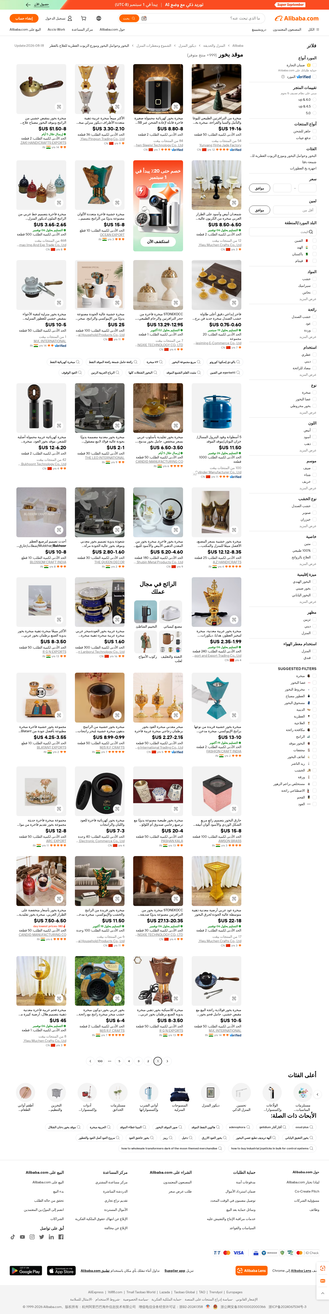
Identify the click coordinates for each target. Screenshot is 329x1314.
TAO (202, 1292)
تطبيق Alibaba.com (95, 1271)
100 (100, 1061)
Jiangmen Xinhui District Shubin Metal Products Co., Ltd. (158, 562)
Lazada (164, 1292)
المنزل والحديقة (214, 45)
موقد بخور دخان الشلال (62, 1127)
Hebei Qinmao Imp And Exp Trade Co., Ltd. (41, 245)
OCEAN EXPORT (112, 235)
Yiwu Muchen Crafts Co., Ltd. (219, 245)
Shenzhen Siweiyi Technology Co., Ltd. (158, 145)
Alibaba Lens (301, 1271)
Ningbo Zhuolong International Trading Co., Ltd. (158, 747)
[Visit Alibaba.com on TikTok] (13, 1237)
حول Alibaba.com (306, 1172)
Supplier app (174, 1271)
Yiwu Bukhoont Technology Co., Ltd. (41, 464)
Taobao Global (184, 1292)
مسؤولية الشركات (306, 1200)
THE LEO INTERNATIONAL (105, 458)
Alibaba (237, 45)
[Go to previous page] (167, 1061)
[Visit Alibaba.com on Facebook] (61, 1237)
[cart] (83, 19)
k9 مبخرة (152, 362)
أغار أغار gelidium (270, 1127)
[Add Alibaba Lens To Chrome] (252, 1270)
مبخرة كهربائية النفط (62, 362)
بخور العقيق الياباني (297, 1138)
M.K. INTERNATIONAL (50, 341)
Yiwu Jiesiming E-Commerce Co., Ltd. (217, 343)
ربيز (165, 1138)
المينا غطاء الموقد (131, 1127)
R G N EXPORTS (54, 652)
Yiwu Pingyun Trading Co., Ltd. (102, 139)
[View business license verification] (208, 1306)
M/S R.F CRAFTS (112, 747)
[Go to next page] (90, 1061)
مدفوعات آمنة (246, 1182)
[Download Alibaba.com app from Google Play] (26, 1270)
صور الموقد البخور (167, 1127)
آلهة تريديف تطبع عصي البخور (253, 1138)
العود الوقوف (69, 372)
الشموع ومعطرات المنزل (153, 45)
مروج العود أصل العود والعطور (97, 1138)
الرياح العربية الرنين (103, 372)
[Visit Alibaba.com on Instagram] (32, 1237)
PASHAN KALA (172, 841)
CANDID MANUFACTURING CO (159, 461)
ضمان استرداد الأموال (240, 1191)
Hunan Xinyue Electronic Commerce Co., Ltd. (100, 841)
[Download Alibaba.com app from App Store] (61, 1270)
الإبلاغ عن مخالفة (116, 1228)
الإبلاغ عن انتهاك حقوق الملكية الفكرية (101, 1219)
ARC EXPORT (56, 841)
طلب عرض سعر (180, 1191)
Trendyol (215, 1292)
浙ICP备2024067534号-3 (287, 1307)
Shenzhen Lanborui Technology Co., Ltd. (100, 652)
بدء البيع (58, 1191)
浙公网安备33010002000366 (243, 1307)
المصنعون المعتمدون (177, 1182)
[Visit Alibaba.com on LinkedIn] (51, 1237)
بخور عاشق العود (139, 1138)
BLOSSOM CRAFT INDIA (48, 562)
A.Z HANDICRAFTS (227, 562)
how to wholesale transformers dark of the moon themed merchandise (169, 1148)
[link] (322, 1268)
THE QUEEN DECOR (109, 562)
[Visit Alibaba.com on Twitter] (42, 1237)
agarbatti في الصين (222, 372)
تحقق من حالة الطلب (49, 1200)
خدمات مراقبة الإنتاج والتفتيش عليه (231, 1219)
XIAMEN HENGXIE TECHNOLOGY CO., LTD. (158, 345)
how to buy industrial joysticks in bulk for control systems (270, 1148)
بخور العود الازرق (212, 1138)
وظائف (314, 1210)
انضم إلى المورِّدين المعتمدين (44, 1210)
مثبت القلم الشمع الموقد (181, 372)
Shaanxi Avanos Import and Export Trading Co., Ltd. (217, 655)
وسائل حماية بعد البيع (241, 1210)
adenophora (237, 1127)
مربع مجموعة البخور (184, 362)
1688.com (115, 1292)
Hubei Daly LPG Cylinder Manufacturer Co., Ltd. (217, 472)
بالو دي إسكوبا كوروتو (222, 362)
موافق (259, 188)
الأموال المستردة (116, 1210)
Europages (234, 1292)
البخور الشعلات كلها (140, 372)
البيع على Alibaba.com (48, 1182)
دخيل (185, 1138)
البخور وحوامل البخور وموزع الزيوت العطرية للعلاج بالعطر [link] (89, 45)
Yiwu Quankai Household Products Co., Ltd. (100, 335)
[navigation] (282, 553)
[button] (144, 18)
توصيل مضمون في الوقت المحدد (233, 1200)
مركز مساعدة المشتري (111, 1182)
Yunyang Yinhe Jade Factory (220, 145)
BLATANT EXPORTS (51, 747)
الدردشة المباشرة (115, 1191)
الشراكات (57, 1219)
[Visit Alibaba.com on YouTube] (22, 1237)
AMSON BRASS (229, 841)
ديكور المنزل (187, 45)
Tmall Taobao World (140, 1292)
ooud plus (302, 1127)
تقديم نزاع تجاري (116, 1200)
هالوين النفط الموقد (203, 1127)
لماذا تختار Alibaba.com (303, 1182)
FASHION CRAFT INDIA (223, 751)
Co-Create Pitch (307, 1191)
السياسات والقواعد (243, 1228)
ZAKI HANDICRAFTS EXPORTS (43, 143)
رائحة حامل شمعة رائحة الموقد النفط (111, 362)
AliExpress (96, 1292)
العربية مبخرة (98, 1127)
